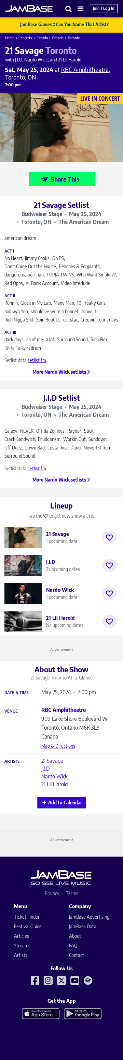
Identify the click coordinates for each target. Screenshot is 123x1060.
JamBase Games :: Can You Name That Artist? (64, 24)
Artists (11, 761)
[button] (69, 8)
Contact (76, 955)
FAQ (73, 945)
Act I (9, 251)
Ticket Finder (27, 917)
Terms (72, 893)
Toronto (74, 37)
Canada (42, 37)
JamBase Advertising (89, 917)
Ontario (58, 37)
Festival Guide (28, 926)
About (75, 936)
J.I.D (45, 768)
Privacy (52, 893)
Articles (21, 936)
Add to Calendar (65, 802)
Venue (11, 711)
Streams (22, 945)
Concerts (25, 37)
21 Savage (52, 760)
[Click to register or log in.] (109, 537)
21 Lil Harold (54, 784)
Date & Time (16, 693)
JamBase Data (82, 926)
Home (9, 37)
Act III (10, 332)
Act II (9, 296)
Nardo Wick (54, 776)
